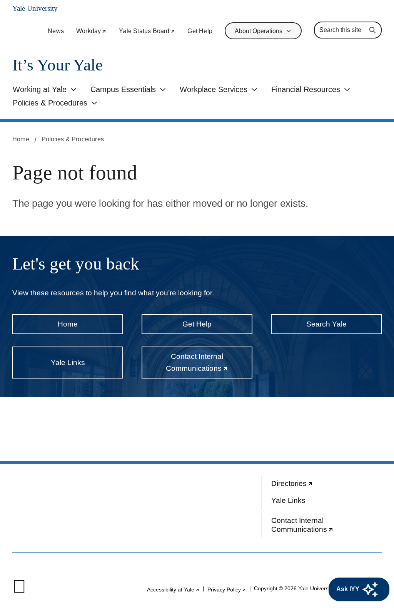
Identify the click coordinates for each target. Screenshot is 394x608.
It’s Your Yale (57, 65)
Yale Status (147, 31)
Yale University (35, 8)
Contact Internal (209, 365)
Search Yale (326, 324)
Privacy (226, 590)
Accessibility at (173, 590)
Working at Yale (40, 89)
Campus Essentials (123, 89)
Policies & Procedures (50, 103)
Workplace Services (213, 89)
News (56, 31)
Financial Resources (305, 89)
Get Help (199, 31)
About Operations (258, 31)
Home (20, 139)
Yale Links (68, 362)
